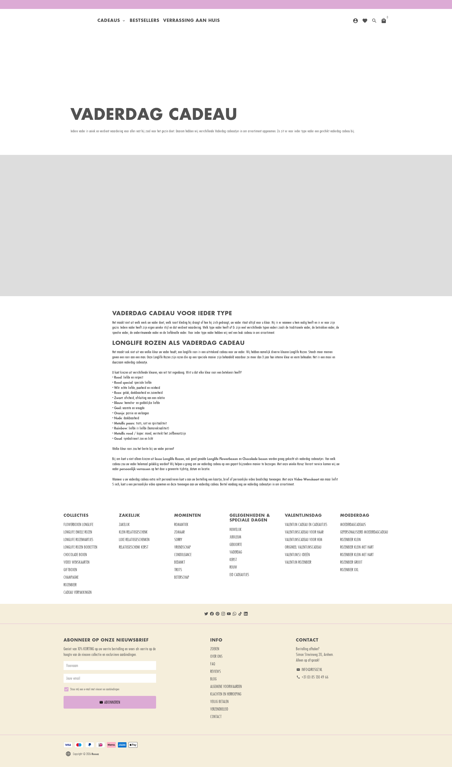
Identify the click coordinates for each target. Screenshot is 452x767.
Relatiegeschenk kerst (133, 547)
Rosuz (95, 754)
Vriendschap (182, 547)
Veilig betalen (219, 701)
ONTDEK (226, 240)
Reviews (215, 671)
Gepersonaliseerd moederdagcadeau (364, 532)
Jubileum (235, 537)
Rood (118, 377)
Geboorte (236, 544)
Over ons (216, 656)
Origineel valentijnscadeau (303, 547)
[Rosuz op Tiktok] (240, 613)
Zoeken (214, 648)
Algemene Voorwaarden (226, 686)
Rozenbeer (70, 584)
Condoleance (182, 554)
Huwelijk (236, 529)
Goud (118, 438)
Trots (178, 569)
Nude (118, 418)
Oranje (119, 413)
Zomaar (179, 532)
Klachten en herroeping (225, 694)
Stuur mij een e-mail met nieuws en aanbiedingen (94, 689)
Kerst (233, 559)
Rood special (123, 382)
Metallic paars (124, 423)
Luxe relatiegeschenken (134, 539)
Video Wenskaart (307, 479)
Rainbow (120, 428)
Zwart (118, 397)
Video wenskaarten (76, 562)
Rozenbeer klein (350, 539)
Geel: (117, 407)
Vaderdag (236, 552)
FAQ (212, 664)
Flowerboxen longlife (78, 524)
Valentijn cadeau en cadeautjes (306, 524)
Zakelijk (124, 524)
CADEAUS (111, 20)
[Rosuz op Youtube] (229, 613)
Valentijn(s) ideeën (297, 554)
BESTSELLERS (144, 20)
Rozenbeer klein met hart (357, 547)
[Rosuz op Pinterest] (217, 613)
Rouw (233, 567)
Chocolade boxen (255, 458)
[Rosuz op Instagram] (223, 613)
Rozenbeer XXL (349, 569)
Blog (213, 679)
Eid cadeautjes (239, 574)
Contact (216, 716)
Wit (116, 387)
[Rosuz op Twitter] (206, 613)
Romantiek (181, 524)
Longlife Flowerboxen (222, 458)
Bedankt (179, 562)
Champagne (71, 577)
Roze (117, 392)
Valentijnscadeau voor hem (303, 539)
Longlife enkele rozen (78, 532)
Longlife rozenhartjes (78, 539)
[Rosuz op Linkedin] (246, 613)
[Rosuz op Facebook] (212, 613)
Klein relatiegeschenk (133, 532)
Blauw (118, 402)
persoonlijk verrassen (135, 468)
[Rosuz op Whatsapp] (234, 613)
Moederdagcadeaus (353, 524)
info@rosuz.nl (309, 669)
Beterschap (181, 577)
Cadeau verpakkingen (78, 592)
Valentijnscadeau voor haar (304, 532)
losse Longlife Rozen (169, 458)
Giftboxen (70, 569)
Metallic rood (123, 433)
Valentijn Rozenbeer (298, 562)
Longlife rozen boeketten (80, 547)
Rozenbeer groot (351, 562)
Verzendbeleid (219, 709)
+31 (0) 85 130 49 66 (312, 677)
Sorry (178, 539)
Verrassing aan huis (191, 20)
